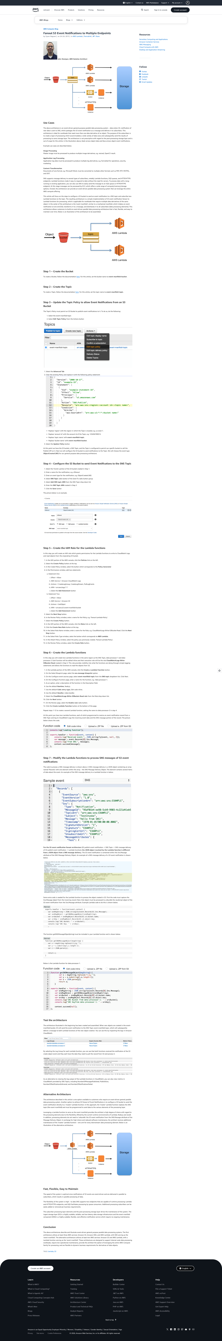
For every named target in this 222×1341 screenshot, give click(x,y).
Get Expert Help (161, 1306)
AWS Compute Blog (50, 29)
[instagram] (178, 1329)
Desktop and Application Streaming (152, 50)
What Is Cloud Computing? (39, 1289)
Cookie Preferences (54, 1333)
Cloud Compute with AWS (148, 47)
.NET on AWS (118, 1293)
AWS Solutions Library (79, 1297)
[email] (193, 1329)
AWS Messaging (145, 44)
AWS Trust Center (77, 1293)
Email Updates (146, 82)
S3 (55, 1251)
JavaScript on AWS (120, 1311)
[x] (167, 1329)
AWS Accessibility (162, 1311)
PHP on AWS (118, 1306)
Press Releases (34, 1315)
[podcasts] (190, 1329)
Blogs (30, 1311)
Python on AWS (119, 1297)
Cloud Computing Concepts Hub (41, 1297)
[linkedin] (175, 1329)
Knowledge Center (162, 1297)
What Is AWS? (33, 1284)
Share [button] (97, 36)
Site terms (40, 1333)
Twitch (144, 79)
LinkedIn (144, 77)
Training (73, 1289)
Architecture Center (78, 1302)
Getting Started (76, 1284)
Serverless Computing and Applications (153, 39)
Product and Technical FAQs (81, 1306)
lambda (51, 1251)
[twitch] (182, 1329)
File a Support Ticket (163, 1289)
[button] (59, 10)
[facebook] (171, 1329)
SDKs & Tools (118, 1289)
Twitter (144, 72)
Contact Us (159, 1284)
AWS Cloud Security (36, 1302)
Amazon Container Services (149, 42)
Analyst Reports (76, 1311)
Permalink (87, 36)
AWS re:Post (160, 1293)
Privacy (30, 1333)
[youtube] (186, 1329)
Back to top (110, 1320)
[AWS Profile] (188, 3)
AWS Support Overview (164, 1302)
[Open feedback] (219, 670)
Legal (157, 1315)
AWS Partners (76, 1315)
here (78, 277)
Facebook (144, 74)
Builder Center (119, 1284)
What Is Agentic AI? (35, 1293)
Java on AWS (118, 1302)
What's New (32, 1306)
